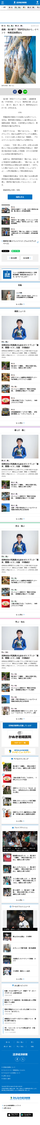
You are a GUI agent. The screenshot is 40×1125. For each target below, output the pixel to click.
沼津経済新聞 (20, 2)
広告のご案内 (6, 1078)
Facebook (17, 1059)
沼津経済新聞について (9, 1067)
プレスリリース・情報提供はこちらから (14, 1070)
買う (24, 7)
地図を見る (20, 197)
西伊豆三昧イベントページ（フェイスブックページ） (19, 242)
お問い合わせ (6, 1076)
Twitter (23, 1059)
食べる (11, 7)
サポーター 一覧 (20, 743)
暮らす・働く (31, 7)
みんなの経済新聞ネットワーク (20, 1098)
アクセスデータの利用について (11, 1073)
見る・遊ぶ (18, 7)
